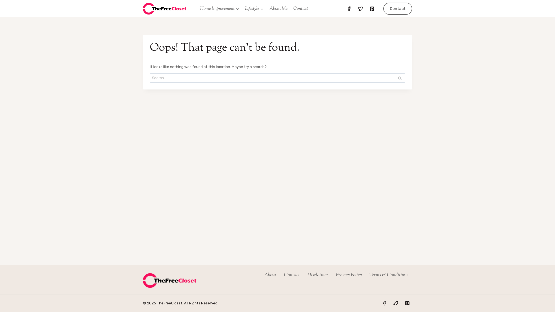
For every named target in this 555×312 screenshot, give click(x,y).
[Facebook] (349, 8)
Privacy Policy (349, 275)
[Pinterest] (372, 8)
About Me (278, 8)
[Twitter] (360, 8)
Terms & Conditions (388, 275)
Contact (300, 8)
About (270, 275)
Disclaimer (317, 275)
